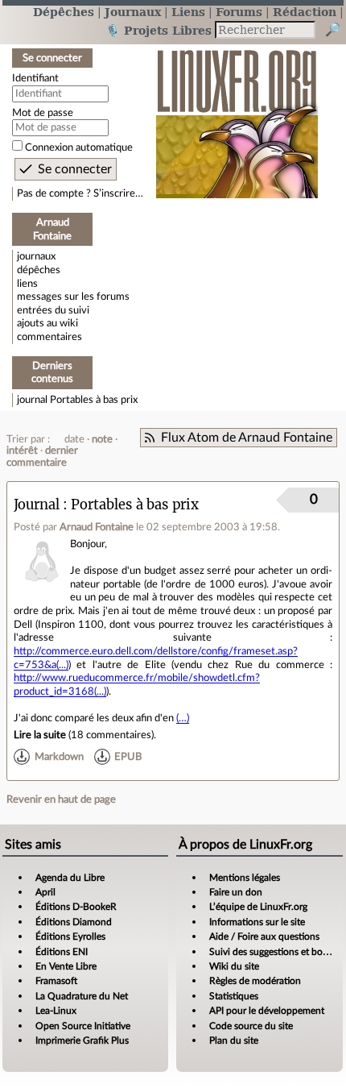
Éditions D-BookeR (76, 907)
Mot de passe (42, 113)
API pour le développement (266, 1010)
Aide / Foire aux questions (264, 936)
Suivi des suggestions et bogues (275, 952)
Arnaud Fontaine (97, 527)
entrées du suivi (53, 310)
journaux (36, 256)
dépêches (38, 270)
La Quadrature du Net (81, 996)
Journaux (133, 12)
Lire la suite (40, 735)
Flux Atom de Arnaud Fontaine (246, 437)
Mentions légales (244, 877)
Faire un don (235, 892)
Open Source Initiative (82, 1026)
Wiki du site (234, 966)
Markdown (59, 757)
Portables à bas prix (94, 400)
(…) (182, 718)
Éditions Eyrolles (70, 936)
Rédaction (304, 12)
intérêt (22, 450)
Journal (37, 504)
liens (27, 284)
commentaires (49, 337)
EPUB (128, 757)
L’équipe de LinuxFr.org (258, 907)
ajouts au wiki (47, 323)
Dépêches (63, 12)
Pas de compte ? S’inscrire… (80, 193)
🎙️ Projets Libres (158, 30)
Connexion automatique (79, 147)
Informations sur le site (257, 922)
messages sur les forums (73, 296)
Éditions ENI (61, 952)
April (45, 892)
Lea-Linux (55, 1010)
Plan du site (233, 1040)
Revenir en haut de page (61, 799)
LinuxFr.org (237, 116)
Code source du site (251, 1026)
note (102, 439)
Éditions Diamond (73, 922)
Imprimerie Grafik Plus (82, 1040)
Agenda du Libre (70, 877)
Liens (188, 12)
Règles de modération (255, 981)
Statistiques (233, 996)
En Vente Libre (66, 966)
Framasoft (56, 981)
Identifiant (35, 78)
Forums (239, 12)
